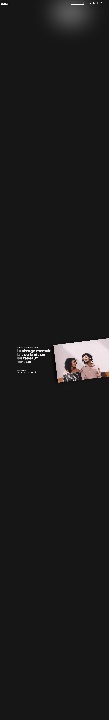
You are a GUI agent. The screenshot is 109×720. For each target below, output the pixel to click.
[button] (18, 372)
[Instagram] (98, 3)
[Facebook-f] (101, 3)
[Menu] (106, 3)
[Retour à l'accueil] (5, 3)
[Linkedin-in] (94, 3)
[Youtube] (90, 3)
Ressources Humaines (25, 347)
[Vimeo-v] (87, 3)
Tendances (34, 347)
